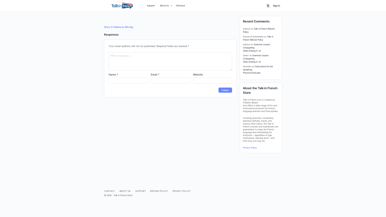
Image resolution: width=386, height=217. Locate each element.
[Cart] (268, 5)
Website (198, 74)
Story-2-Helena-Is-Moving (118, 26)
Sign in (276, 5)
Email (155, 74)
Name (113, 74)
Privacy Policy (250, 147)
